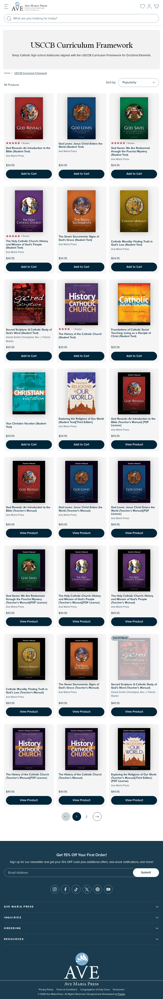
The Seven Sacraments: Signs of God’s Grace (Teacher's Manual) (79, 686)
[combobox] (81, 18)
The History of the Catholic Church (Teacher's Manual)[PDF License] (27, 776)
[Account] (149, 6)
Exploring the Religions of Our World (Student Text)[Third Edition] (81, 420)
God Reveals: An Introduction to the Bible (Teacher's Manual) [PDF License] (133, 422)
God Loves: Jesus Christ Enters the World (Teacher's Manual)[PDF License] (133, 511)
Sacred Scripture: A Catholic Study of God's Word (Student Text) (29, 331)
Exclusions (118, 989)
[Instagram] (54, 889)
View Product (134, 444)
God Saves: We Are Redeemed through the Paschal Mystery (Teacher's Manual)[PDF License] (26, 599)
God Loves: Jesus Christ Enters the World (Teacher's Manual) (80, 509)
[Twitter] (86, 889)
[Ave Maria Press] (35, 6)
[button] (6, 6)
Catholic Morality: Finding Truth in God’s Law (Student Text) (132, 243)
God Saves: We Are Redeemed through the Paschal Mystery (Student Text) (130, 151)
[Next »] (97, 816)
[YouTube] (108, 889)
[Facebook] (65, 889)
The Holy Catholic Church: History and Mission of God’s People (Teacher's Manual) (132, 599)
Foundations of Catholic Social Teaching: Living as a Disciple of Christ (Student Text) (131, 333)
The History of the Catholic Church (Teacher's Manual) (80, 776)
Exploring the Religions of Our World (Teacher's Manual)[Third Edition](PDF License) (133, 778)
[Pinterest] (97, 889)
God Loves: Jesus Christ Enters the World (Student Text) (80, 145)
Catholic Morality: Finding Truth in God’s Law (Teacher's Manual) (27, 690)
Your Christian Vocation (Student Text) (26, 425)
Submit (146, 872)
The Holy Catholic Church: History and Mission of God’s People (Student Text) (27, 244)
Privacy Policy (46, 989)
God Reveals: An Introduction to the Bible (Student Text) (28, 149)
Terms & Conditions (66, 989)
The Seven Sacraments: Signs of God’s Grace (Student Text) (79, 238)
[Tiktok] (76, 889)
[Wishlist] (142, 6)
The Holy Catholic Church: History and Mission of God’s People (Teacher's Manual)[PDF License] (80, 599)
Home (7, 73)
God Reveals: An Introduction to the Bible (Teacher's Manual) (28, 509)
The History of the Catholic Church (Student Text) (80, 335)
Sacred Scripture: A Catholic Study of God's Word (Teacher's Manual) (134, 686)
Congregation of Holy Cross (95, 989)
